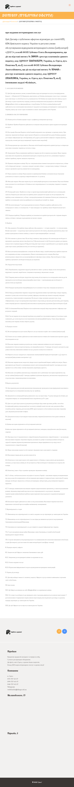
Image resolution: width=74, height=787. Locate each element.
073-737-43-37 (12, 679)
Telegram (11, 687)
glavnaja (6, 21)
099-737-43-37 (12, 681)
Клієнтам (14, 21)
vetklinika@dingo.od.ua (16, 690)
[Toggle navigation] (70, 5)
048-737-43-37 (12, 684)
